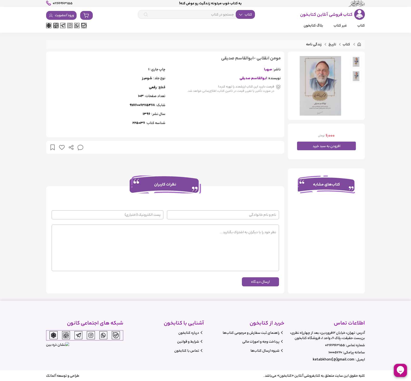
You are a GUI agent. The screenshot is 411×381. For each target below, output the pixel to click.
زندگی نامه (314, 44)
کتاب (346, 44)
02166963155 (335, 345)
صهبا (268, 69)
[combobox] (196, 14)
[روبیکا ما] (48, 25)
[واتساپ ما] (76, 25)
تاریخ (332, 44)
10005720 (335, 352)
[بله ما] (84, 25)
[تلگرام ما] (62, 25)
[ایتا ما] (56, 25)
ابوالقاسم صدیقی (253, 78)
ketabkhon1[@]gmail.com (333, 359)
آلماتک (51, 376)
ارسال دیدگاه (260, 282)
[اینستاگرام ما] (70, 25)
